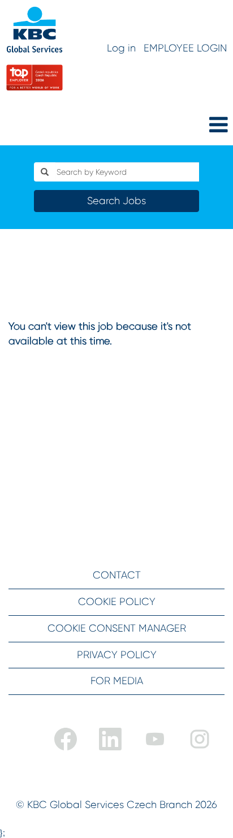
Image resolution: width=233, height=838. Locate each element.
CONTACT (117, 575)
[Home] (34, 49)
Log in (121, 48)
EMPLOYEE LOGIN (185, 48)
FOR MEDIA (116, 680)
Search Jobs (116, 200)
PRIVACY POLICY (117, 654)
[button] (194, 125)
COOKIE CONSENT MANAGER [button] (117, 628)
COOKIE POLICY (117, 601)
